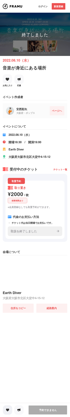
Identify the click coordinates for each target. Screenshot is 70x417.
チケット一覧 (60, 169)
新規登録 (58, 6)
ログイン (43, 6)
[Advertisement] (35, 348)
